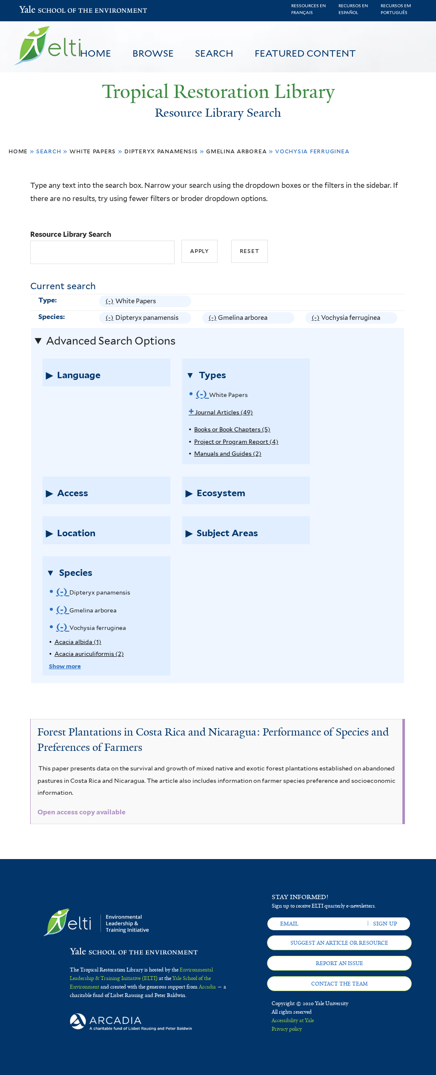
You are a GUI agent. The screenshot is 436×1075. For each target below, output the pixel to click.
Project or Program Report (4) (236, 441)
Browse (153, 53)
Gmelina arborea (236, 151)
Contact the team (339, 983)
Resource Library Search (70, 234)
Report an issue (339, 963)
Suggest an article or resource (339, 943)
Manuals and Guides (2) (227, 453)
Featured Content (305, 53)
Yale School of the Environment (41, 10)
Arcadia (207, 986)
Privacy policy (287, 1029)
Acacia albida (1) (77, 641)
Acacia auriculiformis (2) (89, 653)
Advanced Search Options (110, 340)
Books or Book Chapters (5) (232, 429)
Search (214, 53)
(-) (110, 302)
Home (95, 53)
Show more (65, 666)
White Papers (92, 151)
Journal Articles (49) (221, 412)
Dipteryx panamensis (161, 151)
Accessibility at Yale (293, 1020)
